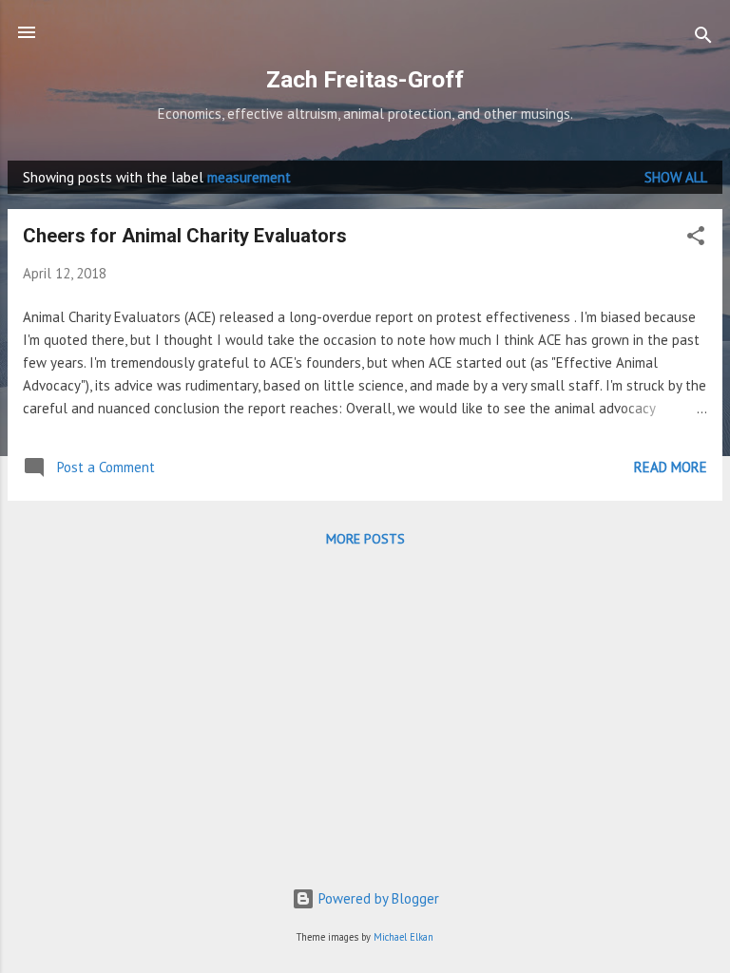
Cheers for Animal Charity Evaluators (185, 235)
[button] (695, 239)
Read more (670, 467)
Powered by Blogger (377, 898)
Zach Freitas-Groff (365, 79)
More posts (365, 538)
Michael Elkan (403, 937)
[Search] (703, 38)
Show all (675, 177)
